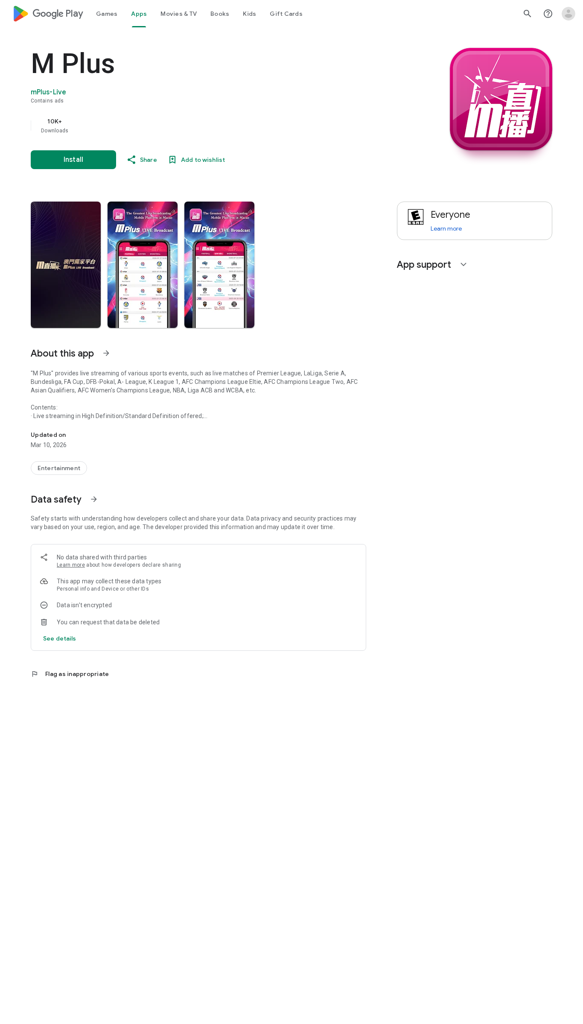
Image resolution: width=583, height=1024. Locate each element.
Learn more (71, 565)
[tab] (106, 13)
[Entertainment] (59, 468)
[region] (201, 125)
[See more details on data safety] (60, 638)
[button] (66, 265)
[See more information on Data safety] (94, 499)
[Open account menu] (568, 13)
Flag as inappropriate (70, 674)
